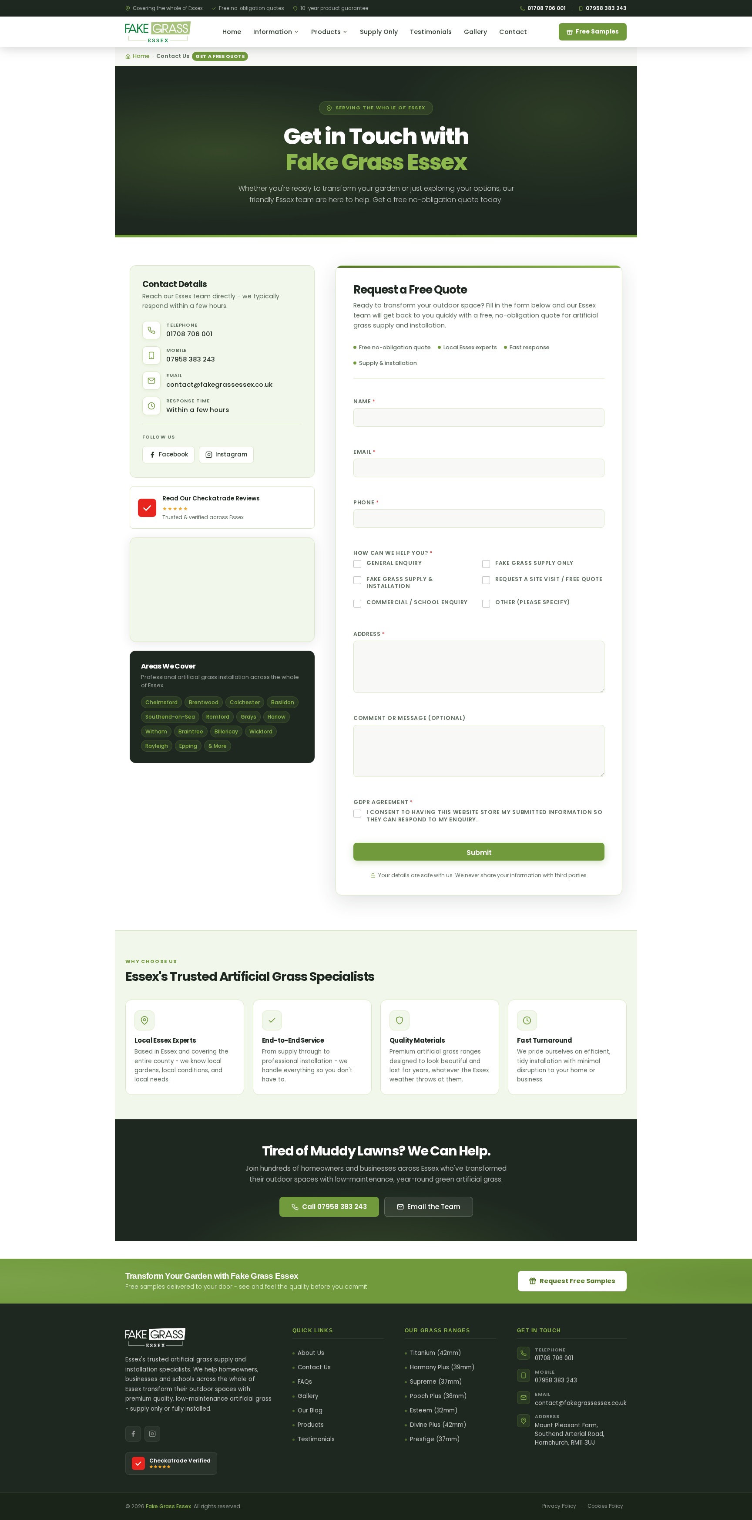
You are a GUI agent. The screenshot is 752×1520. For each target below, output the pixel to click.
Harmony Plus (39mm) (442, 1367)
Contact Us (314, 1367)
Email (364, 452)
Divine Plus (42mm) (438, 1425)
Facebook (173, 454)
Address (369, 634)
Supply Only (379, 31)
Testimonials (431, 31)
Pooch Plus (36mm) (438, 1396)
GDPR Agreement (383, 802)
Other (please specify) (532, 602)
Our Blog (310, 1411)
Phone (366, 502)
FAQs (305, 1382)
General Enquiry (394, 563)
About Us (311, 1353)
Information (272, 31)
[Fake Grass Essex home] (158, 31)
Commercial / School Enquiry (417, 602)
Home (231, 31)
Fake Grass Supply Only (534, 563)
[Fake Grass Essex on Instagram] (152, 1434)
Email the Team (433, 1206)
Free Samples (597, 31)
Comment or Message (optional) (409, 718)
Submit (479, 853)
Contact (513, 31)
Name (364, 401)
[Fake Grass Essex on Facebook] (133, 1434)
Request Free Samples (577, 1281)
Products (326, 31)
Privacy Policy (559, 1506)
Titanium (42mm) (435, 1353)
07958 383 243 (606, 8)
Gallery (475, 31)
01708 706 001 (546, 8)
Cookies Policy (605, 1506)
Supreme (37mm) (436, 1382)
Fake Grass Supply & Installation (399, 583)
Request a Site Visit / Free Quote (549, 579)
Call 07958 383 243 (334, 1206)
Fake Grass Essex (168, 1506)
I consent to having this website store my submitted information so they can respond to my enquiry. (484, 816)
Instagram (231, 454)
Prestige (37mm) (435, 1439)
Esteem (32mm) (433, 1411)
